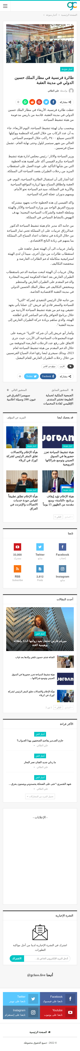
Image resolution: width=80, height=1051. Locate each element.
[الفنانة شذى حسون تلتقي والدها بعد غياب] (65, 661)
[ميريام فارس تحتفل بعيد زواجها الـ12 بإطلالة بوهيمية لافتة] (40, 629)
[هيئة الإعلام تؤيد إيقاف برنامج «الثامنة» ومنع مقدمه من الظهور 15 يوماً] (58, 481)
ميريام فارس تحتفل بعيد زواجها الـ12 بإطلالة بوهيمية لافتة (40, 643)
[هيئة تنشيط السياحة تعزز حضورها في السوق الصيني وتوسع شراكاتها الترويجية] (58, 437)
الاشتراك (17, 958)
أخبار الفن (40, 634)
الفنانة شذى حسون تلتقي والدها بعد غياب (35, 657)
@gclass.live (36, 975)
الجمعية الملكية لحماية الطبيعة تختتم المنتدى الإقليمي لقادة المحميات (58, 399)
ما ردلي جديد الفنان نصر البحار (40, 762)
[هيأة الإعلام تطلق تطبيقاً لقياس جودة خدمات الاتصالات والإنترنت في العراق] (22, 481)
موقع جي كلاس (49, 366)
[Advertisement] (40, 861)
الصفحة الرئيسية (38, 1032)
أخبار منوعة (67, 69)
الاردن (62, 366)
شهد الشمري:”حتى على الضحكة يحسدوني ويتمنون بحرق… (40, 783)
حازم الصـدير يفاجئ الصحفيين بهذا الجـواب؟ (40, 740)
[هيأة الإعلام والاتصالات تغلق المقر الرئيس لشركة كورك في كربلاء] (22, 437)
